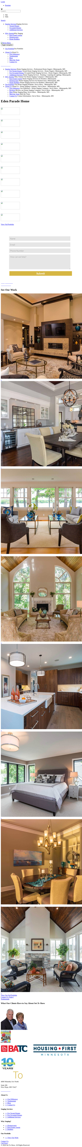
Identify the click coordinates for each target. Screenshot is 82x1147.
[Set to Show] (6, 43)
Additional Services (16, 30)
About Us (8, 52)
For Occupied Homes (16, 73)
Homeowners (13, 37)
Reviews (12, 90)
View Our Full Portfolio (9, 995)
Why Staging (9, 33)
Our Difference (14, 54)
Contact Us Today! (7, 997)
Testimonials (13, 56)
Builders (9, 1129)
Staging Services (10, 24)
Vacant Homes (14, 26)
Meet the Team (14, 60)
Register (8, 5)
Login (3, 2)
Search (3, 20)
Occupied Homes (15, 28)
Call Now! (4, 1143)
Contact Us (13, 62)
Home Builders (14, 39)
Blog (11, 58)
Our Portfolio (9, 49)
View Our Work (11, 1138)
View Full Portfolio (7, 224)
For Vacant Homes (15, 71)
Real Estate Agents (15, 35)
